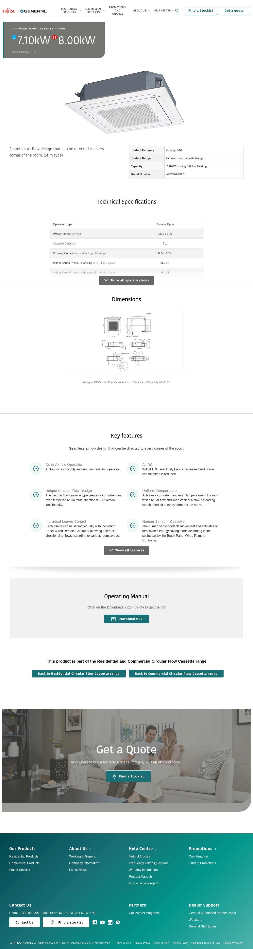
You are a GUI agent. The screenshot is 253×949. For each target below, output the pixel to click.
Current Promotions (202, 863)
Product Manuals (141, 876)
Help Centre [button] (162, 10)
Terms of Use (123, 942)
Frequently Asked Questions (148, 863)
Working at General (82, 856)
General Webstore (233, 942)
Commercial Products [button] (93, 10)
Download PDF (130, 619)
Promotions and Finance (117, 11)
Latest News (78, 870)
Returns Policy (180, 942)
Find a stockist (70, 922)
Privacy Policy (142, 942)
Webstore (195, 919)
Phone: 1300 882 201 (24, 913)
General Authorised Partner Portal (212, 913)
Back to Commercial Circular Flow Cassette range (176, 674)
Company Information (84, 863)
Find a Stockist (200, 10)
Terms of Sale (161, 942)
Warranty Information (143, 870)
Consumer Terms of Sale (205, 942)
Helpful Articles (139, 856)
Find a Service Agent (143, 883)
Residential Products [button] (69, 10)
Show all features (129, 550)
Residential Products (24, 856)
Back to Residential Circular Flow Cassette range (79, 674)
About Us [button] (139, 10)
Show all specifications (129, 280)
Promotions (201, 848)
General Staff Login (202, 926)
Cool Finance (198, 856)
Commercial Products (24, 863)
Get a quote (234, 10)
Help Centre (141, 848)
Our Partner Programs (144, 913)
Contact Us (21, 905)
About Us (79, 848)
